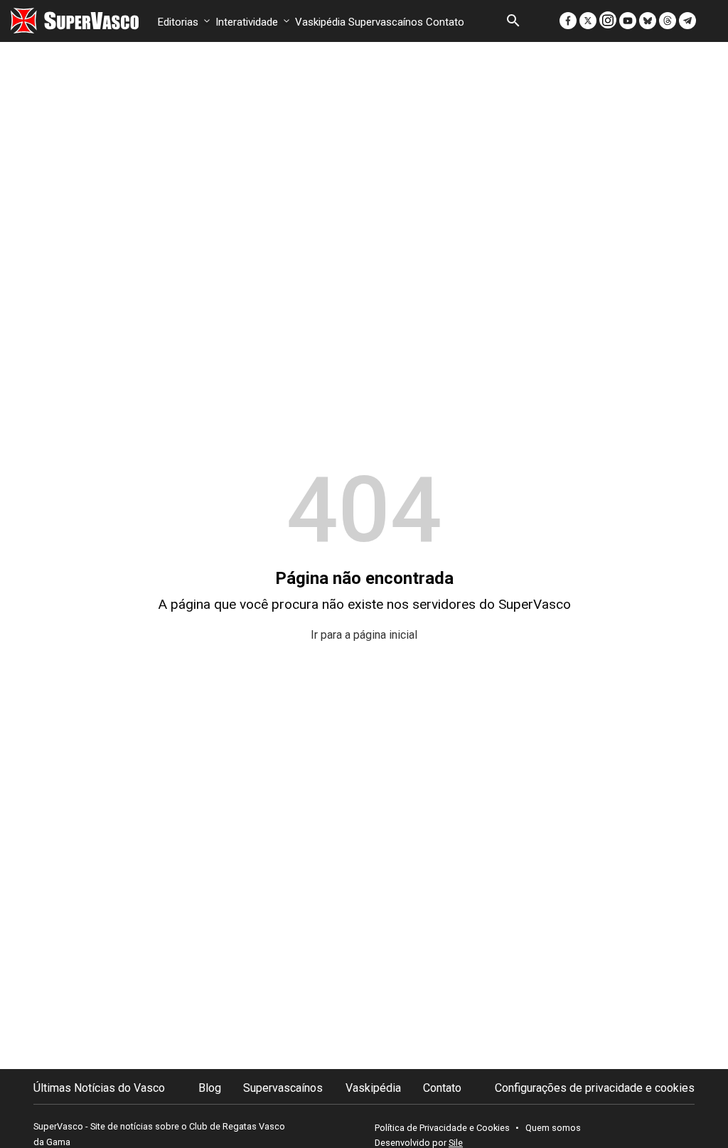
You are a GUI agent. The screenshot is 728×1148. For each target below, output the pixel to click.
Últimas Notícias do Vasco (99, 1088)
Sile (456, 1142)
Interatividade (248, 22)
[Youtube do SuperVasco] (629, 19)
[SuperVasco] (75, 20)
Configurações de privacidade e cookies (595, 1088)
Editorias (179, 22)
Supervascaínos (385, 22)
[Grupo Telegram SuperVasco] (689, 19)
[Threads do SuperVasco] (669, 19)
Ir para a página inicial (364, 635)
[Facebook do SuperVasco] (569, 19)
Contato (445, 22)
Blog (209, 1088)
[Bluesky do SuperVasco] (649, 19)
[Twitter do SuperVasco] (589, 19)
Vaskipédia (320, 22)
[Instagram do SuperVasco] (609, 19)
